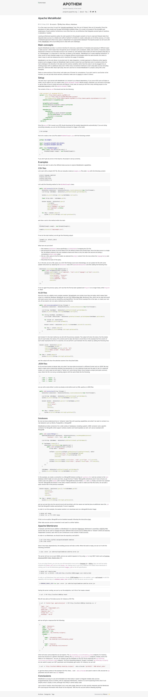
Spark (49, 62)
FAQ (86, 12)
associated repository (44, 86)
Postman (106, 556)
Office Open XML (77, 297)
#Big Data (62, 24)
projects (54, 24)
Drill (54, 62)
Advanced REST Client (44, 558)
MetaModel (45, 41)
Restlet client (56, 558)
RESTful (102, 529)
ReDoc (91, 563)
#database (74, 24)
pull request (99, 577)
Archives (40, 694)
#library (68, 24)
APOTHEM (72, 4)
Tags (53, 694)
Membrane (81, 529)
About (82, 12)
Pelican (105, 694)
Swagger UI (83, 563)
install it (79, 74)
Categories (47, 694)
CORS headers (74, 577)
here (108, 82)
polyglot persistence (67, 27)
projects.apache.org (70, 12)
